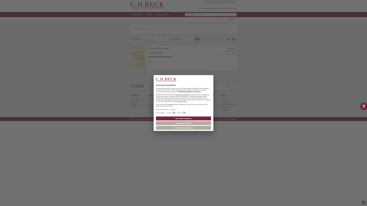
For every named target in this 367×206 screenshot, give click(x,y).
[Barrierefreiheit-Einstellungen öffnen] (364, 106)
